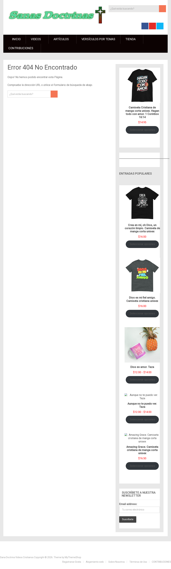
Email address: (128, 504)
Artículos (61, 39)
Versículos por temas (98, 39)
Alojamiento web (95, 561)
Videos (36, 39)
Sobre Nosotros (116, 561)
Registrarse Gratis (71, 561)
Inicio (16, 39)
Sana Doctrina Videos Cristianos (17, 557)
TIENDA (130, 39)
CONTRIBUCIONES (20, 48)
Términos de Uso (138, 561)
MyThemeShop (73, 557)
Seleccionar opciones (142, 129)
